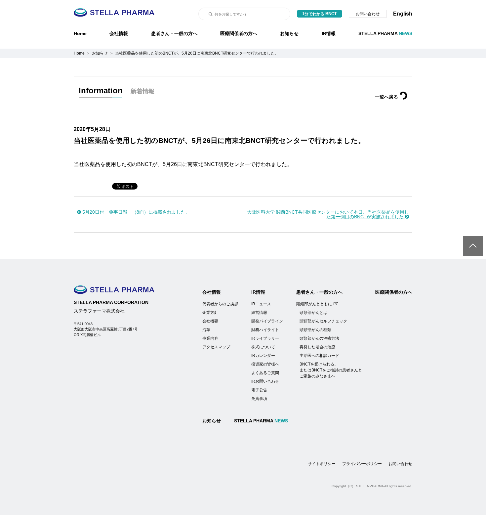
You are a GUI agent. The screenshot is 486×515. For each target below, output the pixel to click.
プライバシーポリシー (362, 463)
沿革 (206, 329)
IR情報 (329, 33)
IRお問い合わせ (265, 381)
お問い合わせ (368, 14)
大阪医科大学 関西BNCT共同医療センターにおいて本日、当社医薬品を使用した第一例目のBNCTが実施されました (328, 214)
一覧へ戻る (386, 97)
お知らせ (289, 33)
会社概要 (210, 321)
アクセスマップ (216, 347)
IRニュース (261, 304)
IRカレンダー (263, 355)
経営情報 (259, 312)
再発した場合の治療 (317, 347)
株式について (263, 347)
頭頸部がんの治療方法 (319, 338)
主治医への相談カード (319, 355)
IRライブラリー (265, 338)
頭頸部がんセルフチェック (323, 321)
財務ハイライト (265, 329)
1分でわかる (319, 13)
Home (80, 33)
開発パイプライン (267, 321)
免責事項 (259, 398)
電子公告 (259, 390)
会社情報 (118, 33)
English (402, 14)
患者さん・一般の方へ (174, 33)
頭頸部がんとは (313, 312)
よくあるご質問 (265, 372)
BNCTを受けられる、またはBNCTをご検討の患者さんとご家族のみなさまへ (331, 370)
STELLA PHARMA (385, 33)
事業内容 (210, 338)
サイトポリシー (322, 463)
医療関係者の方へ (238, 33)
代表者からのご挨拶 (220, 304)
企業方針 (210, 312)
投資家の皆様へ (265, 364)
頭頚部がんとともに (314, 304)
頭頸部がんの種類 (315, 329)
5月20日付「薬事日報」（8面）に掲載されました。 (135, 212)
